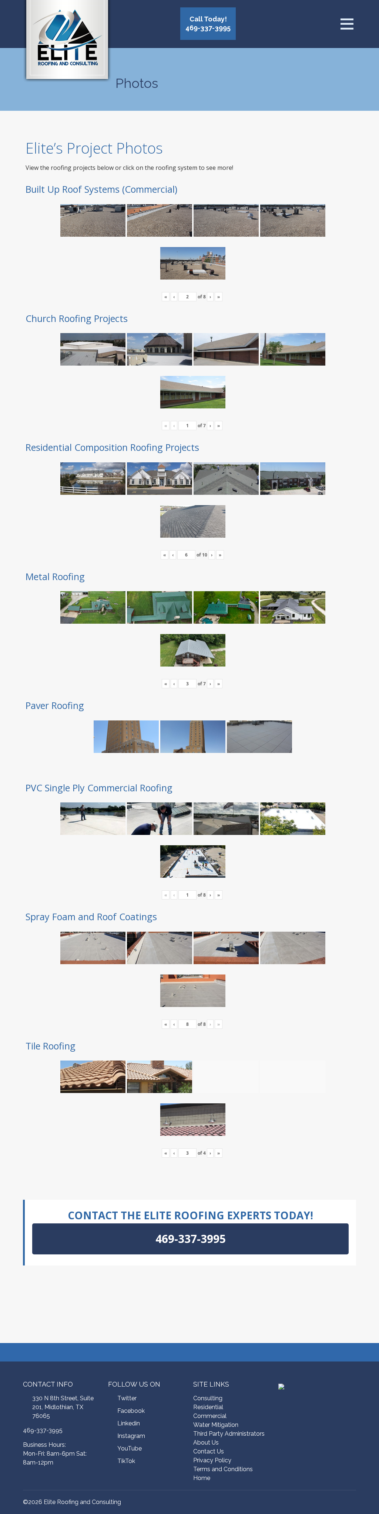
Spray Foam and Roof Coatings (91, 916)
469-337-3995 (43, 1430)
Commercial (210, 1415)
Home (201, 1478)
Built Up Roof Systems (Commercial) (101, 189)
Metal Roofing (55, 576)
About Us (206, 1442)
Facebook (131, 1410)
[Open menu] (347, 24)
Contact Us (208, 1451)
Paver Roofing (55, 705)
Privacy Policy (212, 1460)
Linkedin (128, 1423)
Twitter (127, 1398)
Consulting (207, 1398)
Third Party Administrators (229, 1433)
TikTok (126, 1461)
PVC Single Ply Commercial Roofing (99, 787)
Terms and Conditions (223, 1469)
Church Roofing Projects (77, 318)
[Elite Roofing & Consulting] (67, 42)
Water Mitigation (215, 1424)
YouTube (129, 1448)
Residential (208, 1407)
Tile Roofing (51, 1045)
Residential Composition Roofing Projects (112, 447)
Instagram (131, 1435)
